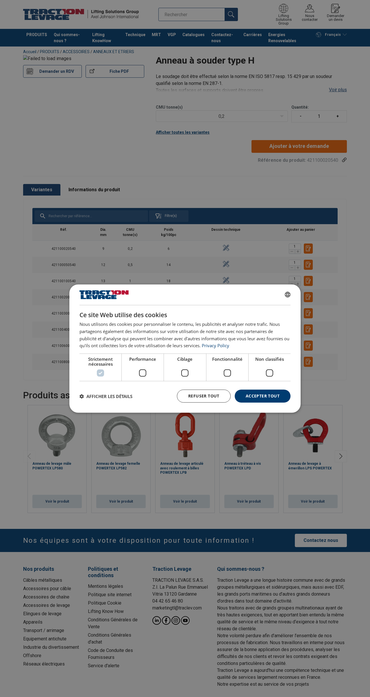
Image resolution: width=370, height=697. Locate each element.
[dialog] (185, 348)
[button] (105, 396)
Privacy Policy (215, 345)
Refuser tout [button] (203, 396)
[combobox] (288, 295)
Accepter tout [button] (263, 396)
